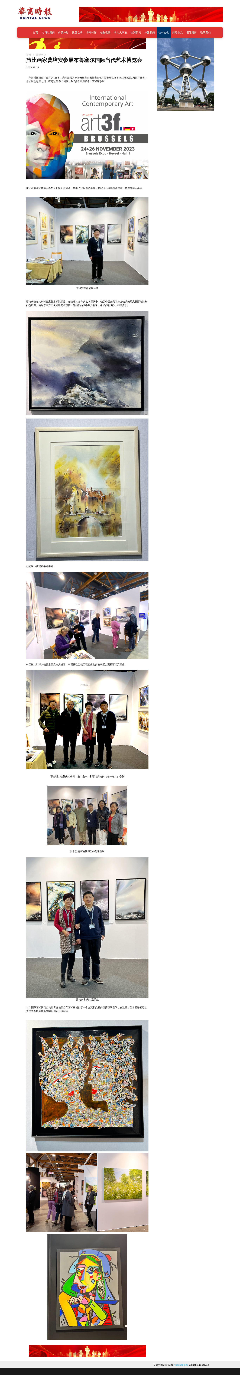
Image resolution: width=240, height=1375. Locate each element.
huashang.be (181, 1364)
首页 (28, 55)
